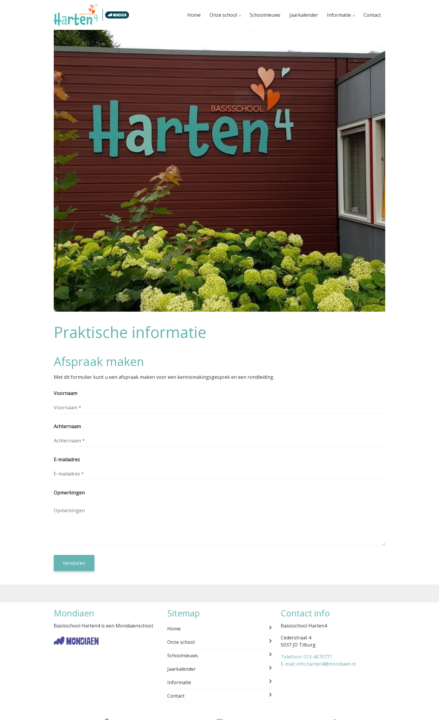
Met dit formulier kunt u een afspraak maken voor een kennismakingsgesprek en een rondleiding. (164, 377)
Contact (372, 15)
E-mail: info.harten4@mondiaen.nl (318, 664)
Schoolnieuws (265, 15)
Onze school (223, 15)
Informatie (339, 15)
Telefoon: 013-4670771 (306, 656)
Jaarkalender (303, 15)
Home (194, 15)
